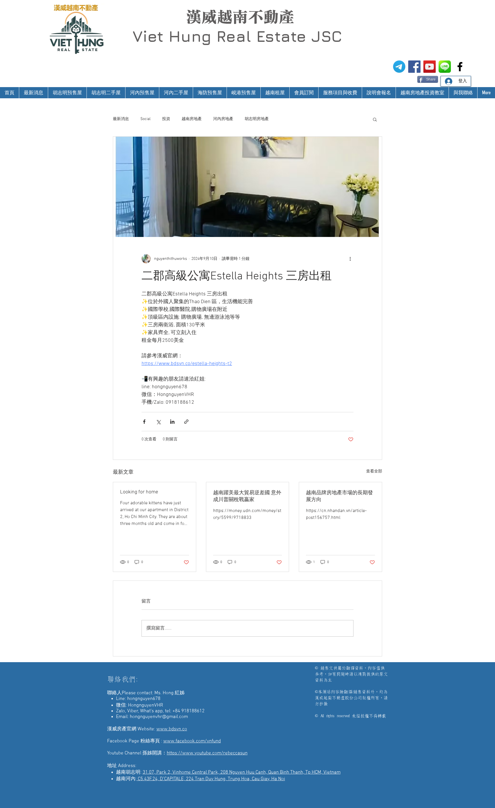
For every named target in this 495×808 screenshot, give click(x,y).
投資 (166, 119)
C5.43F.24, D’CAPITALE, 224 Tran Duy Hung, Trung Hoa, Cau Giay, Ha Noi (211, 779)
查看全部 (374, 471)
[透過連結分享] (186, 421)
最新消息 (121, 119)
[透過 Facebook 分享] (144, 421)
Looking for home (139, 492)
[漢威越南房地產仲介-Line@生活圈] (445, 66)
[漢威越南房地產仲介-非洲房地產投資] (460, 66)
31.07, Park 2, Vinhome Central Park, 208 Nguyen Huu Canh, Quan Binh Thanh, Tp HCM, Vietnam (242, 772)
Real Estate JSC (279, 36)
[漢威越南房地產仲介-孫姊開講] (429, 66)
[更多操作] (350, 258)
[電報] (399, 66)
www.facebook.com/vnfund (192, 741)
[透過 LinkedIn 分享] (172, 421)
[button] (375, 119)
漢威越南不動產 (240, 17)
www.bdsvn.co (171, 729)
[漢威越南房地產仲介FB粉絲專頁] (414, 66)
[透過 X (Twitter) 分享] (158, 421)
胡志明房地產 (257, 119)
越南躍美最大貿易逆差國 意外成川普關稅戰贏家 (247, 496)
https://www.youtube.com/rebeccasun (207, 753)
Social (145, 119)
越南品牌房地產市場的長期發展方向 (339, 496)
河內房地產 (223, 119)
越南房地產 (192, 119)
